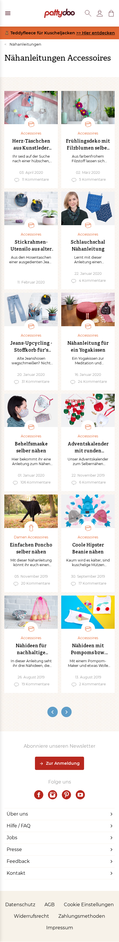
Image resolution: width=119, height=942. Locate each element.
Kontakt (16, 873)
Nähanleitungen (22, 44)
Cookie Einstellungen (89, 904)
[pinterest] (66, 794)
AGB (49, 904)
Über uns (17, 814)
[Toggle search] (88, 13)
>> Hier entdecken (95, 33)
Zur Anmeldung (63, 763)
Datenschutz (20, 904)
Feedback (18, 861)
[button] (111, 13)
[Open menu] (7, 13)
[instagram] (52, 794)
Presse (14, 849)
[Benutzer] (99, 13)
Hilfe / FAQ (18, 826)
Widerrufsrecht (31, 916)
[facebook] (38, 794)
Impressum (59, 927)
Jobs (12, 837)
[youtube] (80, 794)
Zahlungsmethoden (81, 916)
